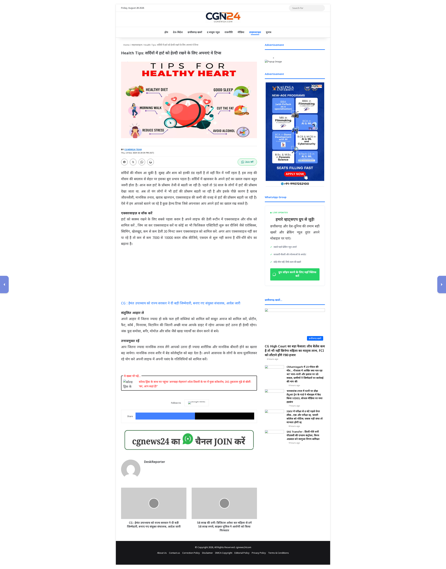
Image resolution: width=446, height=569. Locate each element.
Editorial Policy (241, 552)
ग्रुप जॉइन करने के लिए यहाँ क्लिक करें (297, 274)
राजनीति (229, 32)
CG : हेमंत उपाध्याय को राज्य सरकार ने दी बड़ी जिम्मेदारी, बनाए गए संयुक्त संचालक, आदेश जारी (180, 303)
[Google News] (196, 402)
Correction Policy (191, 552)
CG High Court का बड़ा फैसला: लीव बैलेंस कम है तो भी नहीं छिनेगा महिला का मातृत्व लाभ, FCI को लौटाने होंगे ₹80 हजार (295, 350)
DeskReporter (154, 462)
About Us (162, 552)
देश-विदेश (178, 32)
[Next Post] (441, 284)
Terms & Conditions (278, 552)
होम (166, 32)
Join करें (249, 162)
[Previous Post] (4, 284)
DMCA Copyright (223, 552)
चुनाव (268, 32)
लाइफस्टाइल (255, 32)
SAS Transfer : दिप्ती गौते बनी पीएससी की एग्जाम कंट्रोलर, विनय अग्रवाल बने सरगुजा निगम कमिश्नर (303, 435)
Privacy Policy (259, 552)
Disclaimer (207, 552)
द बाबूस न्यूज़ (213, 32)
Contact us (174, 552)
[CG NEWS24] (223, 17)
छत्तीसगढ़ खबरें (195, 32)
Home (126, 44)
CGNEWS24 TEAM (133, 149)
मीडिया (241, 32)
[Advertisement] (189, 275)
